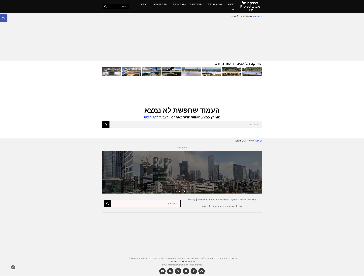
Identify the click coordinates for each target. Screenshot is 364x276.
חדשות (231, 4)
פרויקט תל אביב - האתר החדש (238, 64)
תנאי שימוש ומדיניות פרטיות (223, 206)
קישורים (191, 200)
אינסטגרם (202, 200)
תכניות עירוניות (195, 4)
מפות (211, 200)
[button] (3, 18)
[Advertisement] (182, 39)
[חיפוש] (105, 6)
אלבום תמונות (222, 200)
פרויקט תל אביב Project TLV (250, 6)
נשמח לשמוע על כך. (176, 261)
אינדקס (234, 200)
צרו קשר (204, 206)
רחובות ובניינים (179, 4)
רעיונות (144, 4)
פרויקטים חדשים (215, 4)
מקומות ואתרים (160, 4)
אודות (240, 206)
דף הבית (258, 16)
